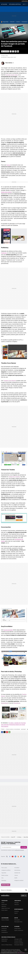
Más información (21, 952)
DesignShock (4, 703)
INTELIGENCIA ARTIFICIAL (15, 4)
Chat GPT (13, 837)
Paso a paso (4, 867)
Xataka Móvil (4, 904)
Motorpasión (17, 919)
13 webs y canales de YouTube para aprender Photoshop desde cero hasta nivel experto (13, 724)
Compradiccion (4, 932)
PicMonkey (4, 253)
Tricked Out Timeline (14, 476)
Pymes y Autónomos (18, 930)
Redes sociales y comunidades (13, 729)
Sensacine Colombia (18, 942)
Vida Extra (16, 904)
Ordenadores (24, 21)
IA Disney (19, 837)
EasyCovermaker (8, 630)
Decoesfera (3, 930)
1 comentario (6, 51)
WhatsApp (3, 880)
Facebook (11, 51)
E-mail (18, 51)
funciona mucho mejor (12, 75)
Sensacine (16, 911)
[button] (9, 63)
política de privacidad (19, 850)
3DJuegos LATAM (18, 939)
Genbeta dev (17, 872)
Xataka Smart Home (5, 908)
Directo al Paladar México (6, 944)
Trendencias (4, 928)
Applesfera (3, 906)
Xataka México (4, 939)
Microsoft (12, 21)
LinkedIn (24, 856)
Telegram (15, 856)
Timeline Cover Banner (10, 380)
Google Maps (5, 21)
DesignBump (16, 703)
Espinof (16, 913)
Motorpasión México (18, 944)
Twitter (13, 51)
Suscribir (23, 847)
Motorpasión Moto (18, 921)
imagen (24, 729)
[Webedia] (25, 1)
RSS (18, 856)
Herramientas (17, 870)
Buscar (26, 890)
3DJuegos (16, 902)
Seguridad (3, 872)
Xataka (2, 902)
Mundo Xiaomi (4, 910)
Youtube (12, 856)
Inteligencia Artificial (18, 880)
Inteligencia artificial (5, 870)
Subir (22, 895)
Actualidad (16, 867)
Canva (8, 165)
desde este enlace (6, 192)
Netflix (15, 877)
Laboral (16, 875)
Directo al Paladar (5, 919)
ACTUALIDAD (4, 4)
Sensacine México (18, 941)
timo (2, 877)
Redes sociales (4, 875)
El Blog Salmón (17, 928)
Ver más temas (5, 884)
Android (18, 21)
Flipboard (15, 51)
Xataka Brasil (4, 941)
